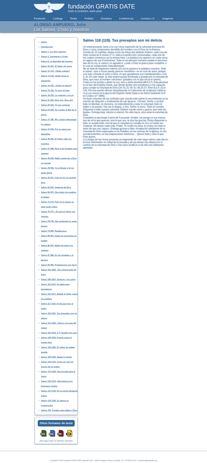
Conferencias (126, 18)
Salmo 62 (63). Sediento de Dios (56, 187)
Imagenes (167, 18)
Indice (44, 42)
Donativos (106, 18)
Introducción (47, 47)
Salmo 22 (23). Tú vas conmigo (55, 105)
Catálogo (58, 18)
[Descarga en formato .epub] (43, 436)
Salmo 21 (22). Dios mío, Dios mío (57, 100)
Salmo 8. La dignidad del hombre (56, 61)
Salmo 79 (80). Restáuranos (54, 231)
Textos (73, 18)
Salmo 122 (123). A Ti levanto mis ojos (59, 333)
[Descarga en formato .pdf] (60, 436)
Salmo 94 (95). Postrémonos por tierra (59, 265)
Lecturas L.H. (148, 18)
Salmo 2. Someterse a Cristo (54, 56)
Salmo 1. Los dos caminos (53, 52)
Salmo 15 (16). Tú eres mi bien (55, 90)
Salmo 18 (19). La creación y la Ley (57, 95)
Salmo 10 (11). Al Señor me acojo (56, 66)
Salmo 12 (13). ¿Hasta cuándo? (55, 71)
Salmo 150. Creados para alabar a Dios (59, 410)
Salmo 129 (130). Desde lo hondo (56, 357)
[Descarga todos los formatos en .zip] (69, 436)
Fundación (39, 18)
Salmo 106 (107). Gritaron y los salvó (58, 279)
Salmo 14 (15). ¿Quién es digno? (56, 86)
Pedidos (88, 18)
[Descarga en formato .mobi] (52, 436)
